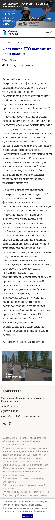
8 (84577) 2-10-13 (9, 411)
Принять (27, 516)
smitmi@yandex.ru (10, 406)
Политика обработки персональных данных (24, 495)
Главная (6, 43)
